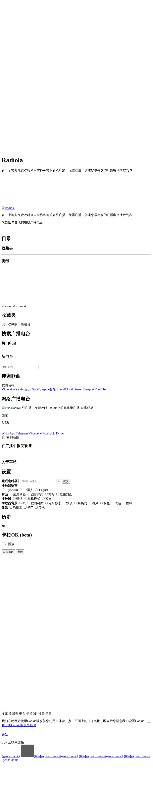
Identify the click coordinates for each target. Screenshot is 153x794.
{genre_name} (11, 756)
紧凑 (48, 498)
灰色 (106, 503)
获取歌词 (8, 551)
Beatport (88, 389)
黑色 (118, 503)
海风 (95, 503)
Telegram (22, 433)
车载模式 (33, 498)
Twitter (60, 433)
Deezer (78, 389)
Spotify (36, 389)
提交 (66, 481)
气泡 (41, 507)
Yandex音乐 (23, 389)
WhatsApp (8, 433)
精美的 (82, 503)
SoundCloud (65, 389)
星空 (30, 507)
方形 (51, 494)
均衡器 (17, 507)
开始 (5, 734)
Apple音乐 (49, 389)
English (43, 490)
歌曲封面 (66, 494)
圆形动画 (19, 494)
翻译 (20, 551)
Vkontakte (8, 389)
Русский (12, 490)
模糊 (129, 503)
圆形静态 (37, 494)
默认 (19, 498)
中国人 (28, 490)
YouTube (100, 389)
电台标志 (54, 503)
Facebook (48, 433)
